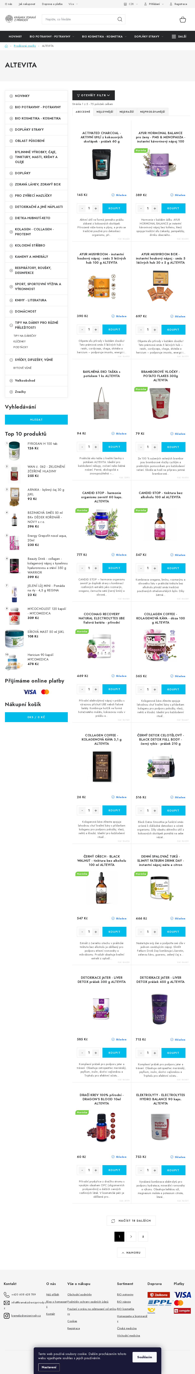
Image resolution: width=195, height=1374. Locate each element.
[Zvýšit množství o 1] (95, 208)
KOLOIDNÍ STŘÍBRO (30, 245)
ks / (36, 717)
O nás (8, 4)
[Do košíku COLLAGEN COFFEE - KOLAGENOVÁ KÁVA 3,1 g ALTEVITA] (114, 810)
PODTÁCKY (21, 347)
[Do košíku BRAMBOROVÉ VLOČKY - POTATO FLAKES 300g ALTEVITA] (173, 447)
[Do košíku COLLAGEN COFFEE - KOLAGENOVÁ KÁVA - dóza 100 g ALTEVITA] (173, 689)
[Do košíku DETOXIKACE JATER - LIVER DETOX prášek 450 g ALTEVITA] (173, 1053)
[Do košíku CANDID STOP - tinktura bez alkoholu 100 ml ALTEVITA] (173, 568)
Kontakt (50, 1314)
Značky (20, 392)
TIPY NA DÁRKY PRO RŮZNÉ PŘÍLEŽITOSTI (36, 325)
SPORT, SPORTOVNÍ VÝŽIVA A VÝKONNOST (38, 286)
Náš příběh (52, 1294)
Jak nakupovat (27, 4)
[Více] (179, 36)
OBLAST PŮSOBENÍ (30, 141)
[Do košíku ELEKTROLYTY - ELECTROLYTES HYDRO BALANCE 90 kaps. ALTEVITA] (173, 1170)
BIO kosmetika (125, 1309)
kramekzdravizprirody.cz (26, 1316)
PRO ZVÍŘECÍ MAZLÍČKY (33, 195)
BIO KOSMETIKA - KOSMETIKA (38, 118)
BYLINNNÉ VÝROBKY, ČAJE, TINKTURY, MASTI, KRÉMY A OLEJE (36, 157)
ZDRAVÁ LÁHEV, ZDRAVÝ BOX (38, 184)
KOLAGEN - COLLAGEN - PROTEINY (34, 231)
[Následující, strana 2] (131, 1237)
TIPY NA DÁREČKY (25, 336)
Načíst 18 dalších (134, 1221)
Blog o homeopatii (56, 1304)
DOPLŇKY (23, 173)
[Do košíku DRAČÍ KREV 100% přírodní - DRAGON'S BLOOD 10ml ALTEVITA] (114, 1170)
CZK (131, 4)
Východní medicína (128, 1335)
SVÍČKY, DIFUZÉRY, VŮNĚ (34, 360)
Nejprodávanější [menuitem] (152, 112)
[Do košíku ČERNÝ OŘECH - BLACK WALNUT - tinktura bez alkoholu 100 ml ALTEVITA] (114, 932)
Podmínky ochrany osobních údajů (88, 1302)
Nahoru (133, 1253)
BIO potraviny (125, 1294)
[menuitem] (15, 36)
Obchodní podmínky (79, 1294)
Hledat (120, 19)
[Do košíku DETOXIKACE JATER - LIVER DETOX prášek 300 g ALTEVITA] (114, 1053)
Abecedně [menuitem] (83, 112)
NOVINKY (22, 96)
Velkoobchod (25, 380)
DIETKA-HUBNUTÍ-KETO (32, 218)
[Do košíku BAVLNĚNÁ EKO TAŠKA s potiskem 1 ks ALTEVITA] (114, 447)
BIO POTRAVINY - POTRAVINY (38, 107)
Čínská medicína (127, 1328)
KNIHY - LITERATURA (30, 300)
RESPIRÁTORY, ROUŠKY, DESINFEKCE (33, 270)
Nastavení (49, 1367)
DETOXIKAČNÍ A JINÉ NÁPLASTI (39, 207)
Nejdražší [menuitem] (127, 112)
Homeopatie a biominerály (132, 1318)
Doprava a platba (52, 4)
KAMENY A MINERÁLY (31, 257)
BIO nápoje (124, 1302)
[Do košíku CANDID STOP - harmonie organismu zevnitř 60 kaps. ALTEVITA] (114, 568)
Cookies (72, 1321)
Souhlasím (144, 1357)
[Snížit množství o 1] (82, 208)
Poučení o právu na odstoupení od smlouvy (91, 1311)
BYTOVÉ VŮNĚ (23, 368)
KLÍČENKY (20, 341)
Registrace (181, 4)
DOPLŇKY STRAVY (29, 129)
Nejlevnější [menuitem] (105, 112)
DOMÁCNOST (26, 311)
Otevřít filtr (93, 95)
